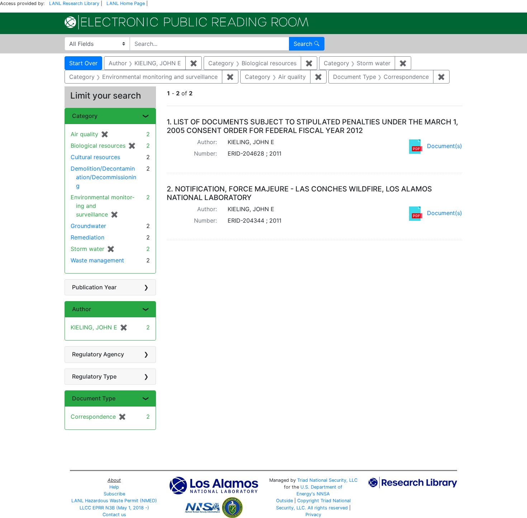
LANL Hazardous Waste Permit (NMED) (114, 500)
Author (81, 309)
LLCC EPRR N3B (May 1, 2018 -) (114, 507)
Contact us (114, 514)
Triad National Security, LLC (327, 480)
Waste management (97, 260)
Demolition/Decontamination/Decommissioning (103, 177)
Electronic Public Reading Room (186, 22)
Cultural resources (95, 157)
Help (114, 487)
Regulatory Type (94, 376)
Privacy (313, 514)
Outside (284, 500)
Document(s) (444, 145)
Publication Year (94, 287)
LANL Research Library (74, 3)
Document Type (93, 398)
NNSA (323, 493)
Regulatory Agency (98, 354)
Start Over (83, 63)
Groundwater (88, 225)
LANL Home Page (125, 3)
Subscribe (114, 493)
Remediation (87, 237)
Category (85, 115)
